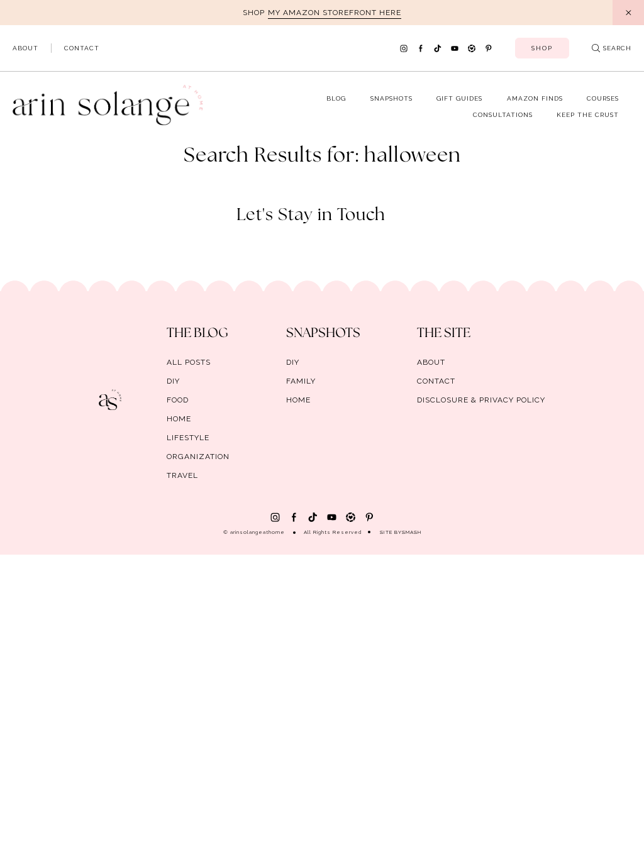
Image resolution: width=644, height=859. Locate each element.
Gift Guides (459, 98)
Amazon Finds (535, 98)
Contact (81, 48)
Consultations (503, 114)
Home (179, 418)
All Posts (189, 362)
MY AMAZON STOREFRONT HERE (334, 12)
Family (301, 381)
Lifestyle (188, 437)
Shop (542, 48)
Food (178, 400)
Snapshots (391, 98)
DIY (173, 381)
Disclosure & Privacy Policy (481, 400)
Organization (198, 456)
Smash (411, 532)
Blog (336, 98)
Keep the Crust (588, 114)
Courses (603, 98)
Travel (182, 475)
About (25, 48)
